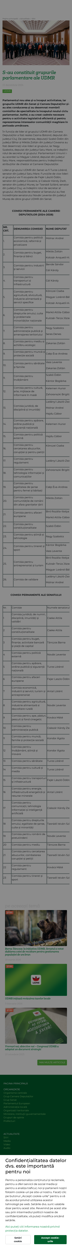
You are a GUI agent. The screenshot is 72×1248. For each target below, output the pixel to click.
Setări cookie (18, 1239)
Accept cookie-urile (50, 1239)
